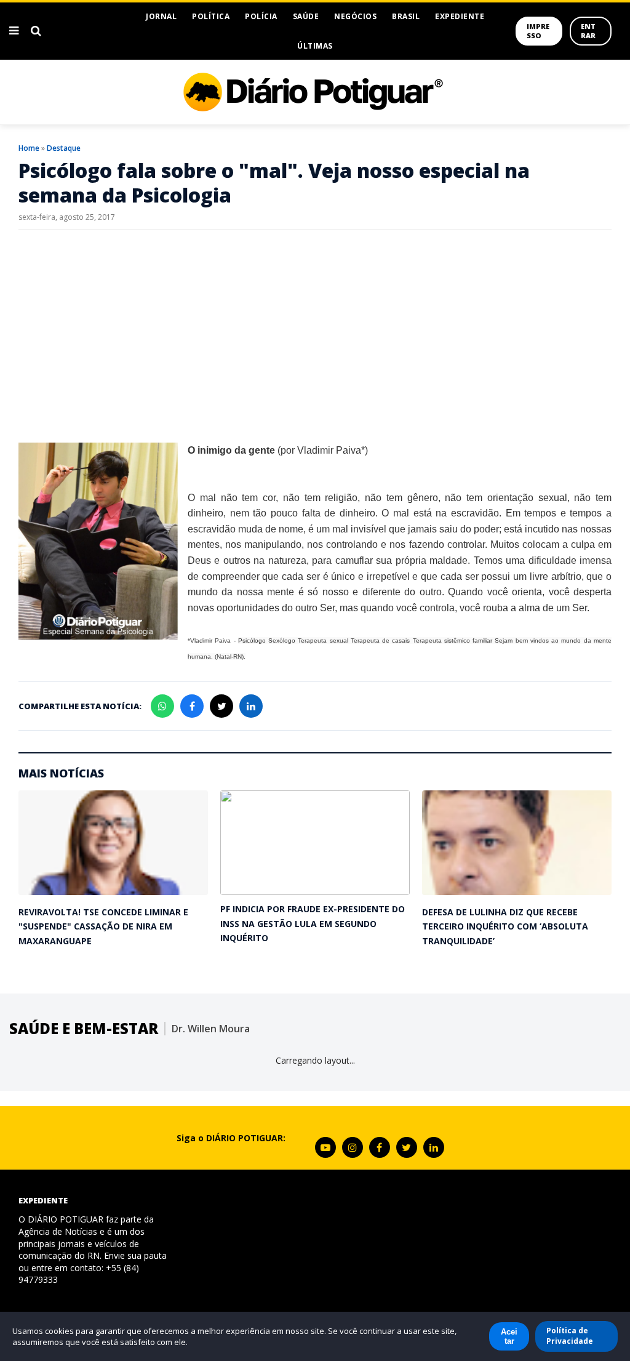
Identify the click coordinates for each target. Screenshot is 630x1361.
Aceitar (509, 1336)
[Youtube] (325, 1147)
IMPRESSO (538, 31)
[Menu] (13, 30)
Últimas (315, 46)
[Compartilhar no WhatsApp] (162, 706)
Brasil (406, 16)
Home (28, 148)
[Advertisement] (315, 328)
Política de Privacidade (569, 1335)
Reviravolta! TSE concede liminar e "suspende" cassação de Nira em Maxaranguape (103, 926)
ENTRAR (588, 31)
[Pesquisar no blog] (36, 30)
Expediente (459, 16)
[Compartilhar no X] (221, 706)
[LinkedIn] (433, 1147)
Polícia (261, 16)
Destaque (64, 148)
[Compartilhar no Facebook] (192, 706)
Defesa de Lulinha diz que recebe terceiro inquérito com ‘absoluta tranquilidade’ (505, 926)
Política (210, 16)
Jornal (161, 16)
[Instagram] (352, 1147)
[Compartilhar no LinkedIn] (251, 706)
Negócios (355, 16)
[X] (406, 1147)
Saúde (306, 16)
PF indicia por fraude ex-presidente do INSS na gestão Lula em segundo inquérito (312, 923)
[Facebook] (379, 1147)
